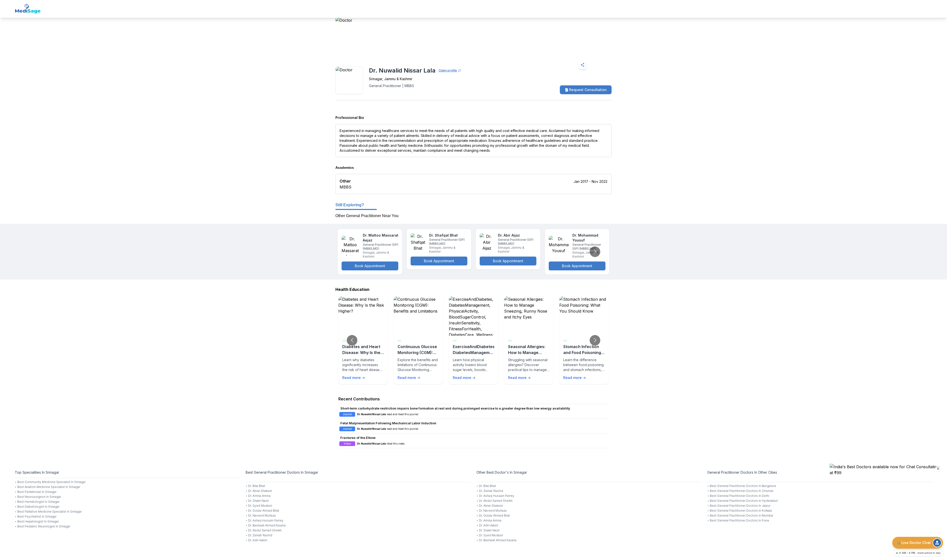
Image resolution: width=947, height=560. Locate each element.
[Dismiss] (938, 469)
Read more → (353, 377)
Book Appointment (370, 266)
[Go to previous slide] (352, 340)
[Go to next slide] (595, 251)
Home (357, 53)
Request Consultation (588, 90)
